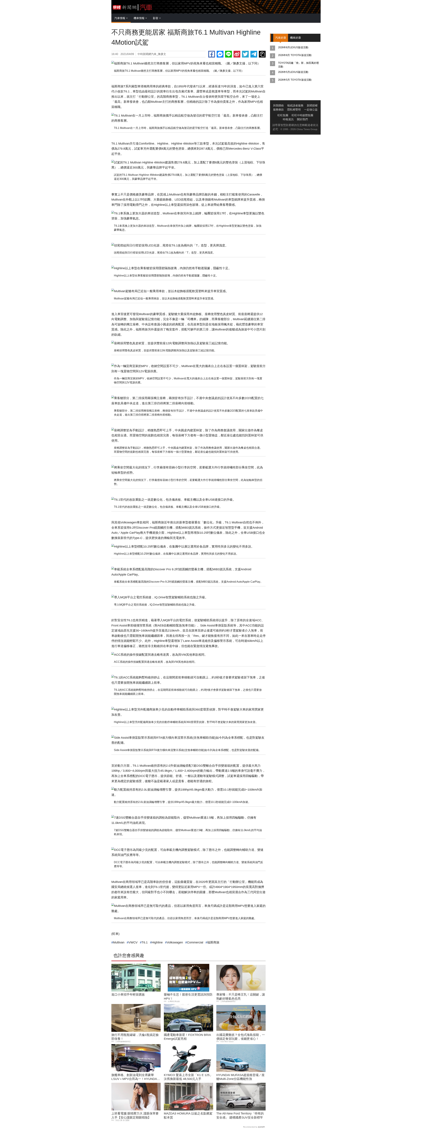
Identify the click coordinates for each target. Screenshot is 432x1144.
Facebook (211, 54)
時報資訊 (288, 119)
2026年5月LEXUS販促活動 (293, 72)
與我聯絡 (278, 105)
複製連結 (262, 54)
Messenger (220, 54)
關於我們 (302, 119)
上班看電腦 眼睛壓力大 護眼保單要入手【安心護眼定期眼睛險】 (135, 1115)
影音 (155, 18)
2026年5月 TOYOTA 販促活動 (295, 79)
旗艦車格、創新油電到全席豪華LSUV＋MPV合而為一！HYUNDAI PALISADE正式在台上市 (134, 1077)
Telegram (253, 54)
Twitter (245, 54)
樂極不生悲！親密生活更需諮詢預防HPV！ (188, 996)
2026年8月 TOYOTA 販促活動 (295, 55)
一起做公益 (311, 109)
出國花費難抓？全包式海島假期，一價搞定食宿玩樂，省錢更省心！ (240, 1036)
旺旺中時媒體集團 (302, 115)
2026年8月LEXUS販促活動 (293, 47)
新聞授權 (312, 105)
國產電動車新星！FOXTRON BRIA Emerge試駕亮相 (187, 1036)
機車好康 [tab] (295, 37)
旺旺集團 (282, 115)
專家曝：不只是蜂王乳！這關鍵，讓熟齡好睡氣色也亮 (240, 996)
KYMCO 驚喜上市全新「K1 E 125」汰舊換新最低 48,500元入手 (188, 1077)
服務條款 (278, 109)
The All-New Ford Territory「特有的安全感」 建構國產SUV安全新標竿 (240, 1115)
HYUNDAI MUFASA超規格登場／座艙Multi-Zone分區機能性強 (240, 1077)
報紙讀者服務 (295, 105)
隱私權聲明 (294, 109)
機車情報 (139, 18)
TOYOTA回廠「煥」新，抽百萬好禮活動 (298, 64)
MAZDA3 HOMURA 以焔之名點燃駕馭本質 (188, 1115)
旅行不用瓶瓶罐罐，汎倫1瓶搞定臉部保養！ (135, 1036)
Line (228, 54)
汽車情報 (119, 18)
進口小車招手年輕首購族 (128, 994)
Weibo (237, 54)
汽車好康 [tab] (280, 37)
